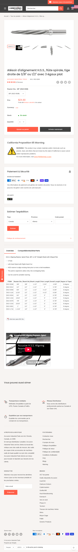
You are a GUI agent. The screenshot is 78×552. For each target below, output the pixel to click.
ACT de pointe (44, 475)
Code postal (59, 217)
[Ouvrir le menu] (5, 8)
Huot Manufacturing (46, 493)
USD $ (19, 547)
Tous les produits (15, 16)
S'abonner (10, 492)
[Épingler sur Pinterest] (61, 82)
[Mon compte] (68, 8)
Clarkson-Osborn (45, 484)
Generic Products (45, 522)
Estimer (13, 228)
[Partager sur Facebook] (57, 82)
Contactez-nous (48, 436)
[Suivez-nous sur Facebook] (5, 534)
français (8, 547)
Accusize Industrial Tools (17, 79)
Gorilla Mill (43, 490)
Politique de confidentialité (51, 452)
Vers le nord (44, 500)
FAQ (44, 458)
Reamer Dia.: (17, 89)
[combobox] (42, 8)
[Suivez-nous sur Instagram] (9, 534)
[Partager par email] (69, 82)
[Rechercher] (60, 8)
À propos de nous (48, 442)
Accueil (6, 16)
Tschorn (42, 506)
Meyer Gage (44, 515)
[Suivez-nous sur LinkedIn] (21, 534)
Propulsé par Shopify (10, 543)
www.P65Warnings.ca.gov (42, 156)
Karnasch (43, 497)
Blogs (44, 461)
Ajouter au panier (23, 129)
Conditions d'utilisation (50, 455)
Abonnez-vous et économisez (62, 2)
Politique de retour (48, 449)
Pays (9, 217)
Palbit (41, 518)
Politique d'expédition (49, 445)
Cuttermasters (44, 487)
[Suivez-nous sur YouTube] (17, 534)
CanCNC (43, 481)
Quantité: (10, 122)
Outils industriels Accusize (48, 478)
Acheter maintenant (55, 129)
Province (34, 217)
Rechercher (46, 439)
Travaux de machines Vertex (49, 509)
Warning (45, 464)
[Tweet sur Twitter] (65, 82)
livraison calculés (28, 102)
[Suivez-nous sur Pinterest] (13, 534)
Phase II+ (43, 503)
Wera (41, 512)
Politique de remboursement (16, 238)
